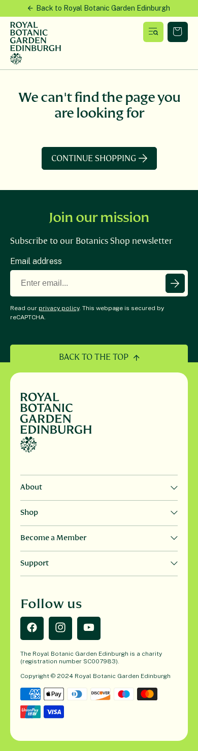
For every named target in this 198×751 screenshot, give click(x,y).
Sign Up (175, 283)
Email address (36, 261)
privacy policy (59, 308)
